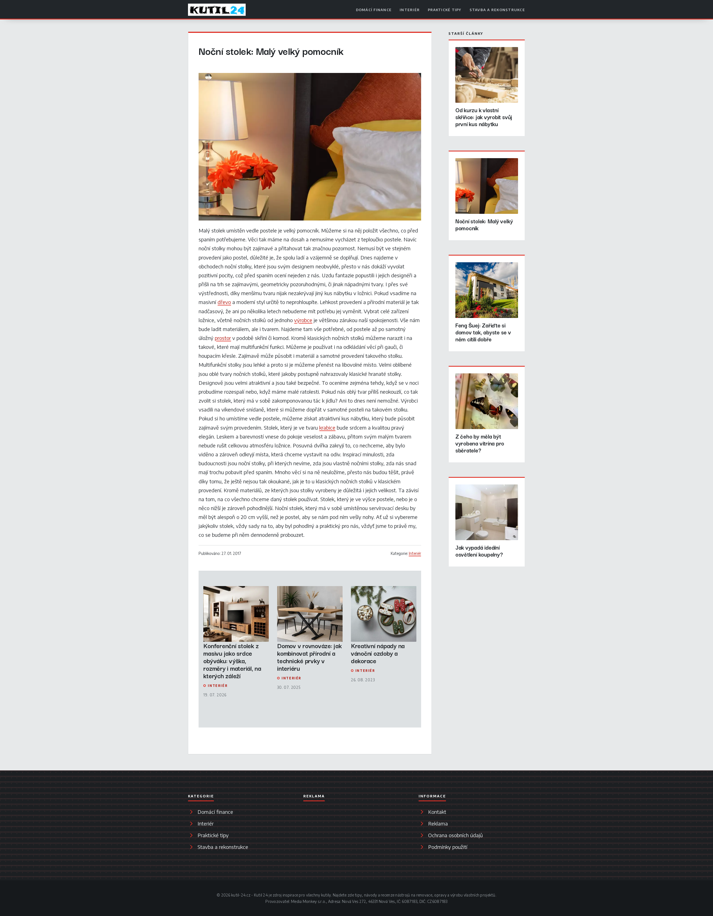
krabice (327, 427)
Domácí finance (374, 10)
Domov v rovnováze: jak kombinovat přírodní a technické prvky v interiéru (309, 657)
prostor (223, 338)
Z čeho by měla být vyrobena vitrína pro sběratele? (479, 443)
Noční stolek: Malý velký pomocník (484, 224)
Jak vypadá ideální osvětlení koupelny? (479, 551)
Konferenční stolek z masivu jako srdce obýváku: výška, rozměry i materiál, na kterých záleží (232, 660)
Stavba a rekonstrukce (497, 10)
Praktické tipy (445, 10)
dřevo (224, 302)
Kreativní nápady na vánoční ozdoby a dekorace (378, 653)
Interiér (410, 10)
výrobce (303, 320)
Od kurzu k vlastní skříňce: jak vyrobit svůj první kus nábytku (483, 117)
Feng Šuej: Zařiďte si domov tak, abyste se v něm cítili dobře (483, 332)
